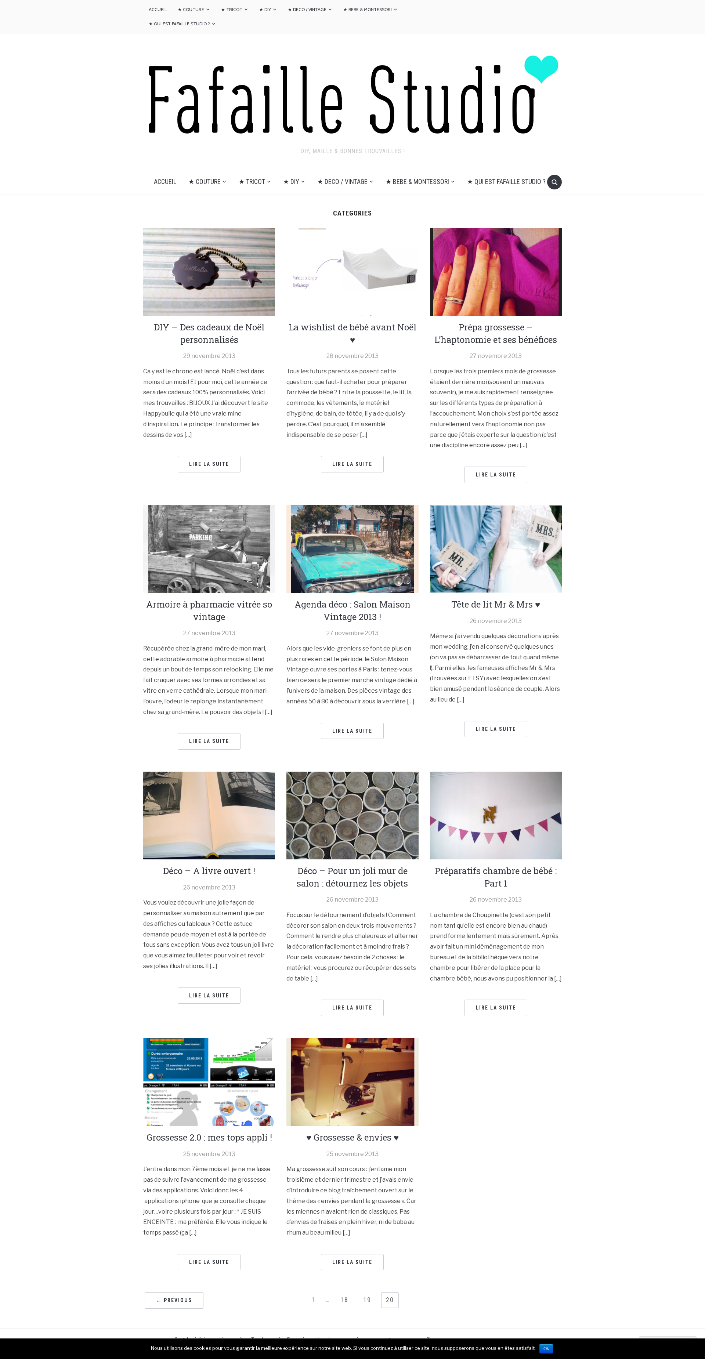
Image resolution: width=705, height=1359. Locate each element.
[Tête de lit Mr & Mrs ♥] (496, 548)
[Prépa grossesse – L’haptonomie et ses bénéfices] (496, 271)
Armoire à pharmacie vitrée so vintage (209, 610)
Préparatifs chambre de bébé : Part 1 (496, 877)
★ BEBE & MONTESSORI (367, 9)
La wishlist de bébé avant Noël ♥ (352, 333)
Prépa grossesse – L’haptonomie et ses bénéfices (495, 333)
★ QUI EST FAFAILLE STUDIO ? (179, 23)
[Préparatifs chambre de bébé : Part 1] (496, 815)
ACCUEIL (158, 9)
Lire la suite (209, 464)
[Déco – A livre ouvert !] (209, 815)
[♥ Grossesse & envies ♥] (352, 1081)
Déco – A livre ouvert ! (209, 871)
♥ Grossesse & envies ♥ (352, 1137)
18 (344, 1300)
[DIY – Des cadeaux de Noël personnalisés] (209, 271)
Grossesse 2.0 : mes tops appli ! (209, 1137)
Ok (546, 1348)
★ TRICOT (231, 9)
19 (367, 1300)
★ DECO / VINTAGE (307, 9)
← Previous (174, 1300)
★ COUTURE (191, 9)
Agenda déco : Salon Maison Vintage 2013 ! (352, 610)
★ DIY (265, 9)
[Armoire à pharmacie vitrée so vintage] (209, 548)
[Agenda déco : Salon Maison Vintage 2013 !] (352, 548)
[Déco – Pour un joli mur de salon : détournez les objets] (352, 815)
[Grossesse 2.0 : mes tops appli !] (209, 1081)
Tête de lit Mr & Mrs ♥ (495, 604)
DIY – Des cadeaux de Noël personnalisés (209, 333)
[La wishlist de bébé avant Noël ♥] (352, 271)
